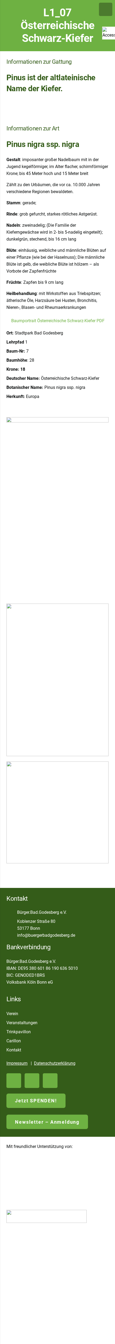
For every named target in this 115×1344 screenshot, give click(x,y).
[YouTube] (13, 1080)
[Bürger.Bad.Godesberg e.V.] (11, 912)
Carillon (13, 1040)
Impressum (17, 1063)
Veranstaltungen (21, 1022)
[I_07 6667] (57, 680)
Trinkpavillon (18, 1031)
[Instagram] (50, 1080)
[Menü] (105, 9)
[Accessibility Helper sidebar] (108, 33)
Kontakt (13, 1049)
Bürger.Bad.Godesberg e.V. (42, 912)
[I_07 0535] (57, 812)
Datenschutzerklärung (54, 1063)
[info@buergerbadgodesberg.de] (11, 935)
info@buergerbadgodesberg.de (46, 935)
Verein (12, 1013)
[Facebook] (32, 1080)
